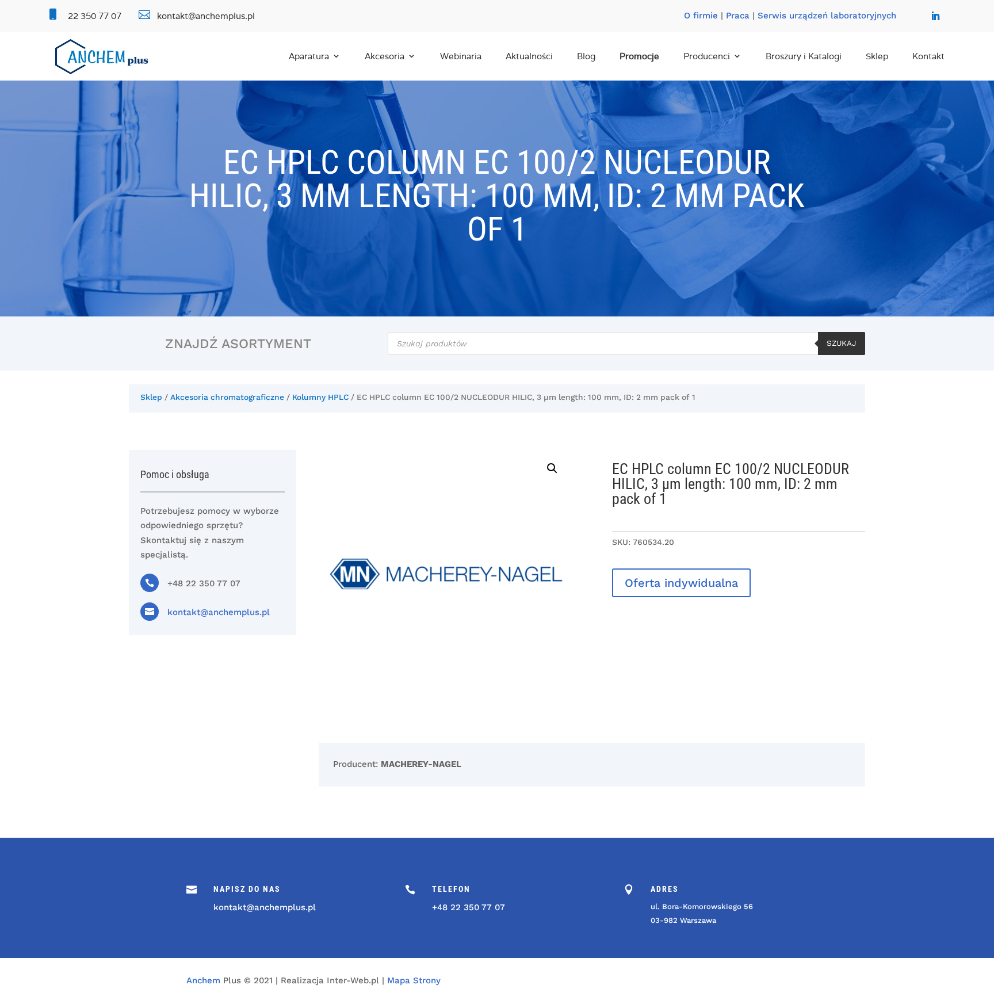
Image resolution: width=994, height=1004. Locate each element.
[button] (552, 468)
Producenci (706, 56)
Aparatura (309, 56)
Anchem (203, 980)
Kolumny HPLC (320, 397)
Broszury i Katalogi (804, 56)
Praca (738, 15)
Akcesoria (384, 56)
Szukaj (842, 343)
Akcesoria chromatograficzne (227, 397)
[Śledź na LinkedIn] (935, 16)
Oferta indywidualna (681, 583)
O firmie (701, 15)
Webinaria (460, 56)
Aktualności (529, 56)
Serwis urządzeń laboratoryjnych (827, 15)
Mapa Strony (414, 980)
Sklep (877, 56)
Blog (586, 56)
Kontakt (928, 56)
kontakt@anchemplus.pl (218, 612)
